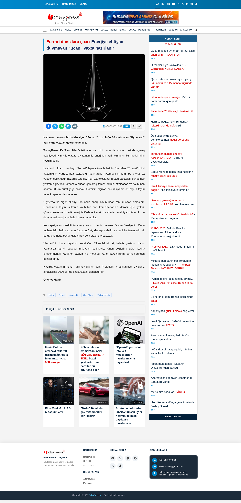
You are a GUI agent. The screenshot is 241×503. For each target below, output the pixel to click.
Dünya (132, 30)
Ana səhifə (56, 30)
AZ (157, 4)
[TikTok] (196, 4)
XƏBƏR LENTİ (173, 38)
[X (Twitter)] (182, 4)
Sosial (104, 30)
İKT (126, 126)
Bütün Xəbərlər (173, 416)
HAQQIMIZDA (69, 4)
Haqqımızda (89, 457)
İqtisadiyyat (91, 30)
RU (162, 4)
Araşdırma (186, 30)
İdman (123, 30)
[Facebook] (192, 4)
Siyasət (78, 30)
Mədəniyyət (145, 30)
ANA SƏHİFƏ (51, 4)
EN (168, 4)
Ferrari (62, 295)
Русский (87, 483)
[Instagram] (178, 4)
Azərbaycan (89, 479)
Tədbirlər (160, 30)
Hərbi (113, 30)
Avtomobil (74, 295)
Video (68, 30)
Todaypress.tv (104, 295)
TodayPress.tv (95, 495)
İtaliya (51, 295)
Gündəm (173, 30)
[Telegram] (187, 4)
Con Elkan (88, 295)
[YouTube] (173, 4)
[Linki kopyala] (75, 126)
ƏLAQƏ (83, 4)
